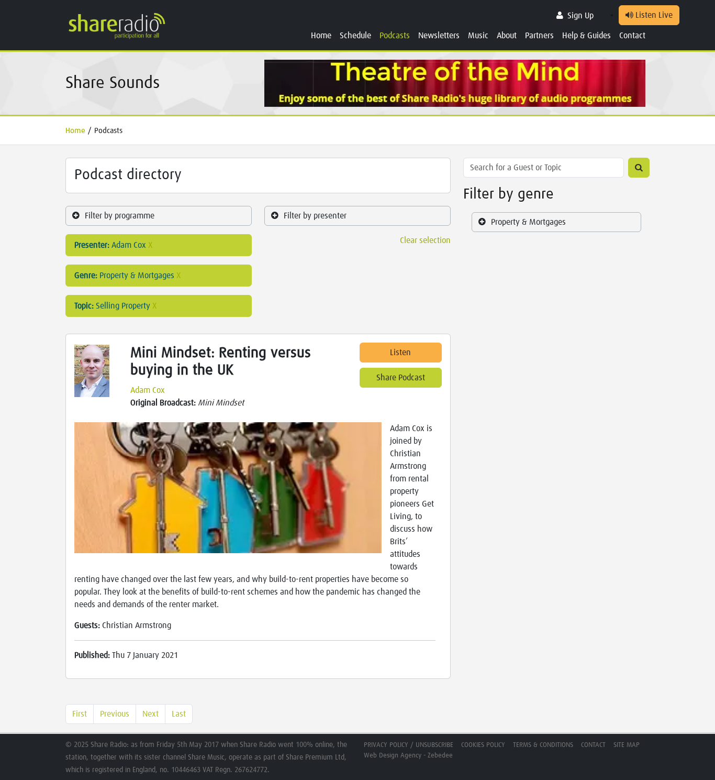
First (79, 714)
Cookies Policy (483, 745)
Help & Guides (586, 35)
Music (478, 35)
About (507, 35)
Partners (539, 35)
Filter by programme (119, 216)
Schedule (355, 35)
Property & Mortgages (528, 222)
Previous (114, 714)
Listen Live (653, 15)
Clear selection (425, 240)
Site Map (626, 745)
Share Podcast (400, 377)
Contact (632, 35)
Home (321, 35)
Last (179, 714)
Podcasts (394, 35)
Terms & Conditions (543, 745)
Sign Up (580, 16)
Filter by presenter (315, 216)
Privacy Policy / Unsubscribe (408, 745)
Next (150, 714)
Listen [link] (400, 352)
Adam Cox (147, 390)
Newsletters (439, 35)
